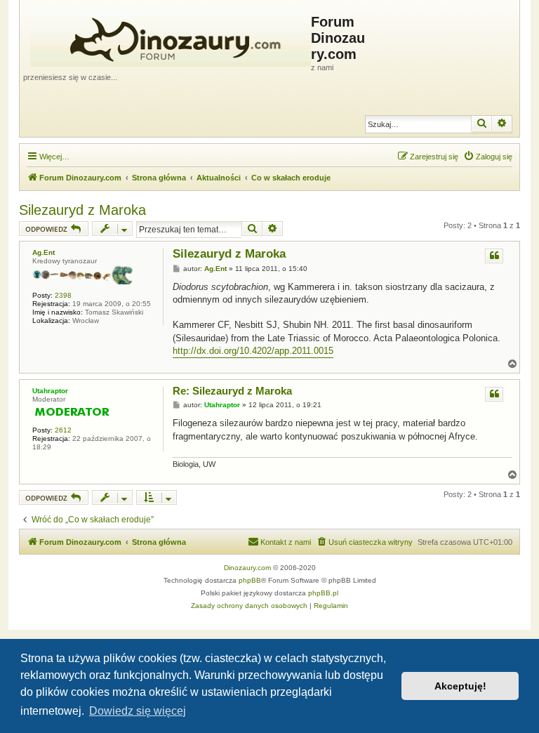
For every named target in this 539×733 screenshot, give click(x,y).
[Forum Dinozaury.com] (167, 36)
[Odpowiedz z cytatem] (494, 256)
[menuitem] (487, 156)
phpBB (250, 580)
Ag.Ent (43, 252)
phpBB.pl (323, 593)
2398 (63, 295)
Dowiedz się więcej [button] (137, 711)
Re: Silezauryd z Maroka (232, 391)
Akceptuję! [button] (460, 686)
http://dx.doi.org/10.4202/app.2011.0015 (253, 350)
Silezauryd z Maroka (82, 210)
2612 (63, 430)
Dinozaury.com (247, 568)
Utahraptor (50, 391)
